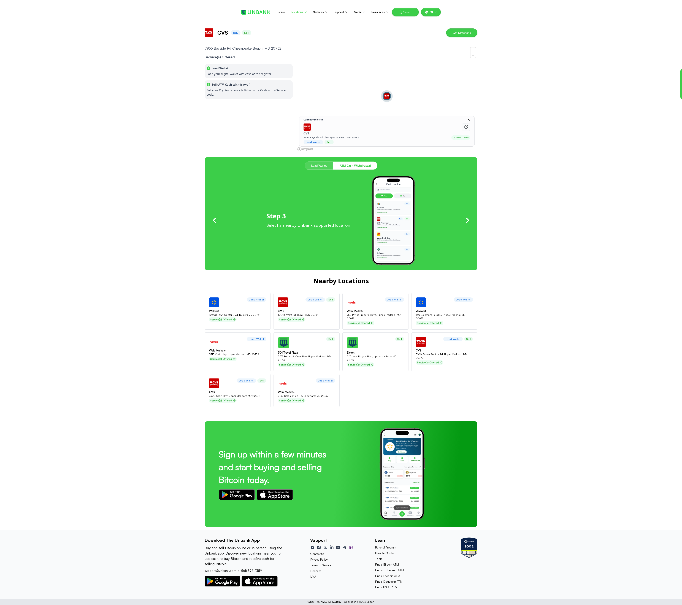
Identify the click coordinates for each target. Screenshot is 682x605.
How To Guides (384, 553)
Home (281, 12)
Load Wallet (319, 166)
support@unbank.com (220, 570)
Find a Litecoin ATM (387, 576)
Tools (378, 559)
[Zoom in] (473, 50)
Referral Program (385, 547)
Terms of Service (320, 565)
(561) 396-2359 (251, 570)
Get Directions (462, 32)
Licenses (315, 571)
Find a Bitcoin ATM (387, 564)
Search (407, 12)
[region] (386, 99)
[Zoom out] (473, 55)
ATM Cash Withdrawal (355, 166)
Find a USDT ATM (386, 587)
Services (318, 12)
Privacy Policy (319, 559)
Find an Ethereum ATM (389, 570)
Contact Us (317, 554)
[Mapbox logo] (305, 149)
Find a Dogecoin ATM (388, 581)
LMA (313, 576)
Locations (297, 12)
